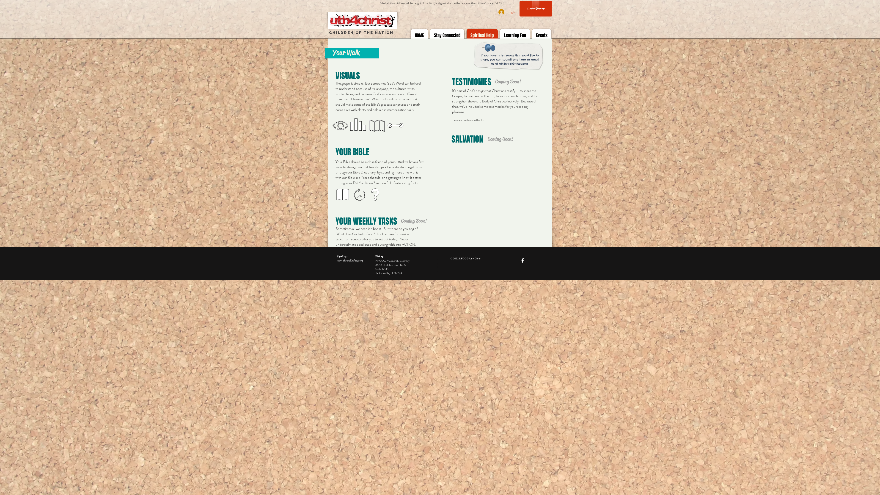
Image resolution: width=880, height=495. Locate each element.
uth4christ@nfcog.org (513, 63)
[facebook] (522, 260)
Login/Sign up (535, 8)
